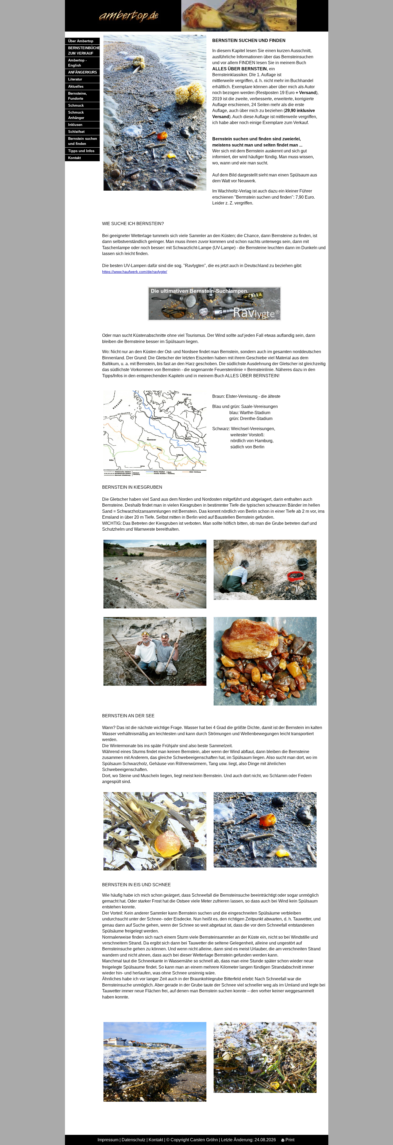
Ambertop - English (77, 62)
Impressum (108, 1140)
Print (289, 1140)
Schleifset (76, 132)
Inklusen (75, 125)
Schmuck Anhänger (76, 114)
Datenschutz (133, 1140)
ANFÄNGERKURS (82, 72)
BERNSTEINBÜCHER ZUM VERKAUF (84, 50)
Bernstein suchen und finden (82, 141)
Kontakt (74, 158)
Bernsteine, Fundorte (77, 96)
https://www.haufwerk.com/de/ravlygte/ (134, 271)
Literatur (75, 79)
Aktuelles (75, 86)
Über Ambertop (80, 41)
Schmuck (76, 105)
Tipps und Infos (81, 151)
